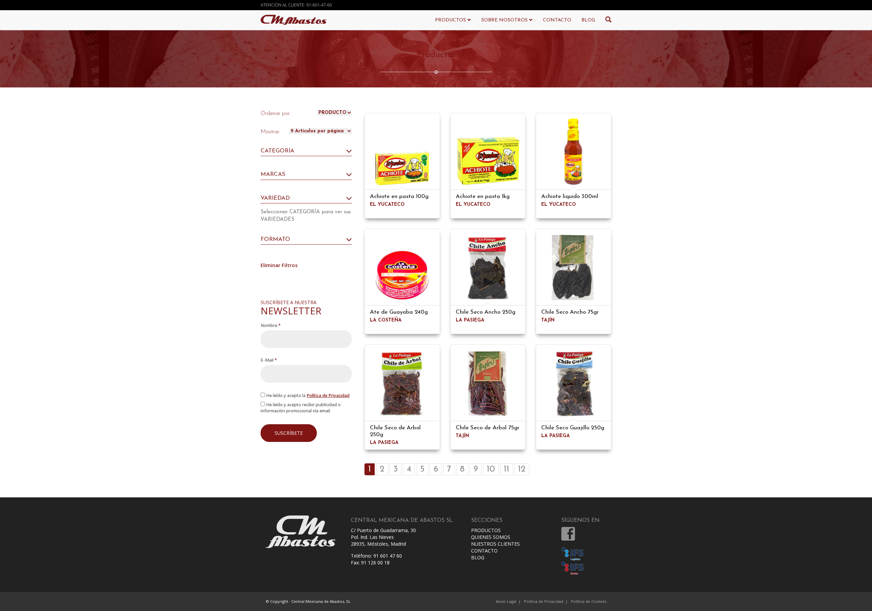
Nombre (271, 325)
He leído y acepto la (307, 395)
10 (491, 469)
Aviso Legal (506, 601)
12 (522, 469)
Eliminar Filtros (279, 265)
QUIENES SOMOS (490, 537)
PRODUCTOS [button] (451, 20)
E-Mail (269, 360)
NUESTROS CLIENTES (495, 544)
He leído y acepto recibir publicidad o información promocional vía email (301, 408)
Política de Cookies (588, 601)
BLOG (588, 20)
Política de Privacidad (328, 395)
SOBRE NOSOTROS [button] (505, 20)
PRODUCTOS (486, 530)
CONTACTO (557, 20)
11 (506, 469)
